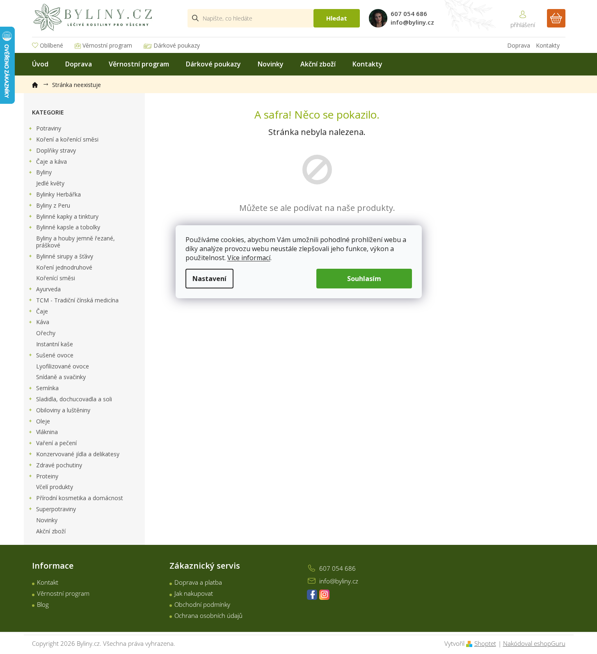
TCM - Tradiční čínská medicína (77, 300)
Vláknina (47, 432)
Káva (42, 322)
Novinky (46, 520)
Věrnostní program (107, 45)
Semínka (47, 388)
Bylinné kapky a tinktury (67, 216)
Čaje (42, 311)
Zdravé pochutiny (59, 465)
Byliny (44, 172)
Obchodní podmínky (202, 604)
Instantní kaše (54, 344)
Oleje (43, 421)
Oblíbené (51, 45)
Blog (43, 604)
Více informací (248, 257)
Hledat (336, 18)
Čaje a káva (51, 161)
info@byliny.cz (338, 581)
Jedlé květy (50, 183)
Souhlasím (364, 278)
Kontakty (548, 45)
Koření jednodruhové (64, 267)
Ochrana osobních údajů (208, 615)
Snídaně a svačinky (61, 377)
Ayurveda (48, 289)
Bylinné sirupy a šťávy (64, 256)
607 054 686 (337, 568)
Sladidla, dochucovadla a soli (74, 399)
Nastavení (209, 278)
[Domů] (39, 83)
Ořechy (45, 333)
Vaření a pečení (56, 443)
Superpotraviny (56, 509)
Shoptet (485, 643)
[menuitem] (40, 64)
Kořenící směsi (55, 278)
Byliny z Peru (53, 205)
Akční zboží (51, 531)
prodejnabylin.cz (312, 595)
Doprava (518, 45)
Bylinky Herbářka (58, 194)
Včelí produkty (54, 487)
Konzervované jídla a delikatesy (77, 454)
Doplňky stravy (56, 150)
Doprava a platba (198, 582)
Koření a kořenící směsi (67, 139)
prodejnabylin (324, 595)
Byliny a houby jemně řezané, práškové (75, 241)
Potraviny (48, 128)
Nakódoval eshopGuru (534, 643)
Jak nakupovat (193, 593)
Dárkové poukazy (176, 45)
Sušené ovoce (54, 355)
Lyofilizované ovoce (62, 366)
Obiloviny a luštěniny (63, 410)
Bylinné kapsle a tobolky (68, 227)
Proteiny (47, 476)
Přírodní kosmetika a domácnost (79, 498)
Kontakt (47, 582)
